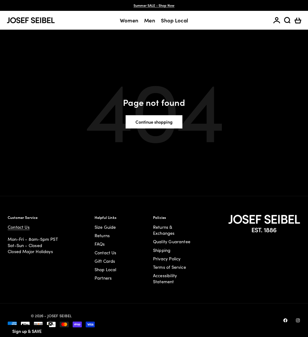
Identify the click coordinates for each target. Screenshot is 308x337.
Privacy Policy (167, 259)
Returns (102, 235)
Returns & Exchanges (164, 230)
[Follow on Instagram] (297, 320)
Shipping (161, 250)
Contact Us (19, 227)
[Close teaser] (50, 323)
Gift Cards (105, 261)
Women (129, 20)
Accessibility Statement (165, 278)
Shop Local (174, 20)
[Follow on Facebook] (285, 320)
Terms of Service (169, 267)
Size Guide (105, 227)
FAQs (100, 244)
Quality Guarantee (171, 241)
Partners (103, 278)
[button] (27, 331)
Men (149, 20)
